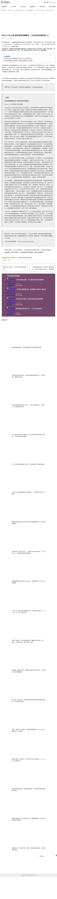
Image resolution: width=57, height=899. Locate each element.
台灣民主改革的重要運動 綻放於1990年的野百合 (17, 58)
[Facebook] (47, 2)
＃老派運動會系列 (29, 10)
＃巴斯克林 (10, 10)
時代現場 (13, 6)
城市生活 (23, 6)
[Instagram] (50, 2)
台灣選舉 (4, 260)
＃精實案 (3, 10)
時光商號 (42, 6)
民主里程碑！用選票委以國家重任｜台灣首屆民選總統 (27, 87)
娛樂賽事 (4, 6)
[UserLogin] (52, 2)
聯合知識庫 (52, 6)
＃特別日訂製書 (40, 10)
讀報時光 (32, 6)
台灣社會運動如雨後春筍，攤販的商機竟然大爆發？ (18, 60)
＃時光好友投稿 (49, 10)
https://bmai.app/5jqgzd (26, 241)
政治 (9, 260)
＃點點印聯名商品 (18, 10)
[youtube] (45, 2)
